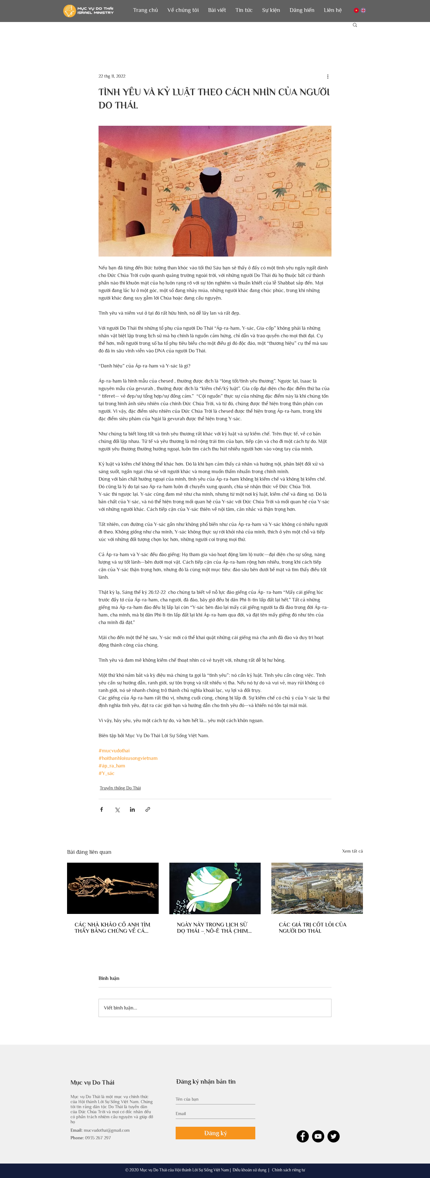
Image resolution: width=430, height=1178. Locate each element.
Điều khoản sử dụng (249, 1170)
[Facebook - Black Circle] (303, 1136)
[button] (183, 10)
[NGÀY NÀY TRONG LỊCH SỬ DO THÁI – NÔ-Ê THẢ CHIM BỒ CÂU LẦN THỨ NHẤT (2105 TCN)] (215, 888)
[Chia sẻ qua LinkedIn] (132, 809)
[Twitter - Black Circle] (333, 1136)
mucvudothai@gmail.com (107, 1130)
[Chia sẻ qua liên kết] (148, 809)
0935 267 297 (98, 1137)
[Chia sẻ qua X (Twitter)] (117, 809)
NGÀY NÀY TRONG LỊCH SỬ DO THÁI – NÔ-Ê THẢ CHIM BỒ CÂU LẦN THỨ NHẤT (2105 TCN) (212, 927)
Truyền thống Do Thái (120, 787)
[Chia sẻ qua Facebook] (102, 809)
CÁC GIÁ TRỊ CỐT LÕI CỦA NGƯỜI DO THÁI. (313, 927)
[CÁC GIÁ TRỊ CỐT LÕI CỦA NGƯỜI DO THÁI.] (317, 888)
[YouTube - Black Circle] (318, 1136)
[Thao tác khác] (327, 76)
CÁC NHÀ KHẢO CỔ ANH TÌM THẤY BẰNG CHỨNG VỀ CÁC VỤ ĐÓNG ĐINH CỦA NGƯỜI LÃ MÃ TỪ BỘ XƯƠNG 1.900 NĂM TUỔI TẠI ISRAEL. (112, 927)
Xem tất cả (352, 851)
